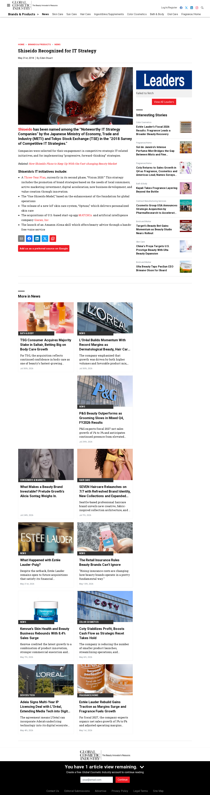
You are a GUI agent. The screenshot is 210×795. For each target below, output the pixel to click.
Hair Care (84, 480)
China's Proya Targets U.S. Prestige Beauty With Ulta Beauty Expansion (153, 250)
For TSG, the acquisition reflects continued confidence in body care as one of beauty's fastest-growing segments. (45, 359)
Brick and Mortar (143, 221)
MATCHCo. (86, 215)
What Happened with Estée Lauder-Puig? (40, 562)
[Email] (21, 238)
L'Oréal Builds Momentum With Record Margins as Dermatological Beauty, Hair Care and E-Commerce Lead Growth (104, 345)
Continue (123, 779)
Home (21, 44)
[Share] (29, 238)
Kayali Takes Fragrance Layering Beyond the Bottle (156, 189)
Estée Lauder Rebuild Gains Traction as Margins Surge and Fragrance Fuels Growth (102, 706)
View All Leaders (164, 102)
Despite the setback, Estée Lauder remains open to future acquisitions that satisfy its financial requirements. (44, 574)
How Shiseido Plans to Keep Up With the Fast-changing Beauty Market (73, 163)
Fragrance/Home (144, 143)
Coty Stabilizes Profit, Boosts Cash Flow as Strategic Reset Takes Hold (101, 633)
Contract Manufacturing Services (151, 201)
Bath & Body (141, 184)
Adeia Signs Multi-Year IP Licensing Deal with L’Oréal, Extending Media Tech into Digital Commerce (45, 707)
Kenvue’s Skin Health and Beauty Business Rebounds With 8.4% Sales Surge (44, 633)
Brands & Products (39, 44)
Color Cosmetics (143, 122)
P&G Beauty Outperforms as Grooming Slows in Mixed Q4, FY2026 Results (101, 418)
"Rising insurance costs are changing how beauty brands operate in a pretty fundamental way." (104, 574)
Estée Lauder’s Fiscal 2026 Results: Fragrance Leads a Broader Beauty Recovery (153, 130)
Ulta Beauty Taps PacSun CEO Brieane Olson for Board (154, 268)
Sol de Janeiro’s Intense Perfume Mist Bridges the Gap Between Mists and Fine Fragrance (155, 151)
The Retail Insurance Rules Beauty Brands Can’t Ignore (100, 562)
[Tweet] (45, 238)
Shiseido (25, 129)
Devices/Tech (27, 695)
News (57, 44)
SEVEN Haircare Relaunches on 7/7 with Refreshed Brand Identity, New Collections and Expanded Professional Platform (105, 491)
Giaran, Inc (41, 220)
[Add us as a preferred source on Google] (53, 238)
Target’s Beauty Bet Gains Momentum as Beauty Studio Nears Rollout (154, 229)
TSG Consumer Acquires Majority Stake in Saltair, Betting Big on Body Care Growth (45, 344)
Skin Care (140, 242)
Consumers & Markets (32, 480)
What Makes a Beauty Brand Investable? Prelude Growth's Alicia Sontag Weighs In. (42, 491)
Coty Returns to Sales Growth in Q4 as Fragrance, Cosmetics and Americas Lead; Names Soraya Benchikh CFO (156, 171)
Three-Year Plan (35, 177)
